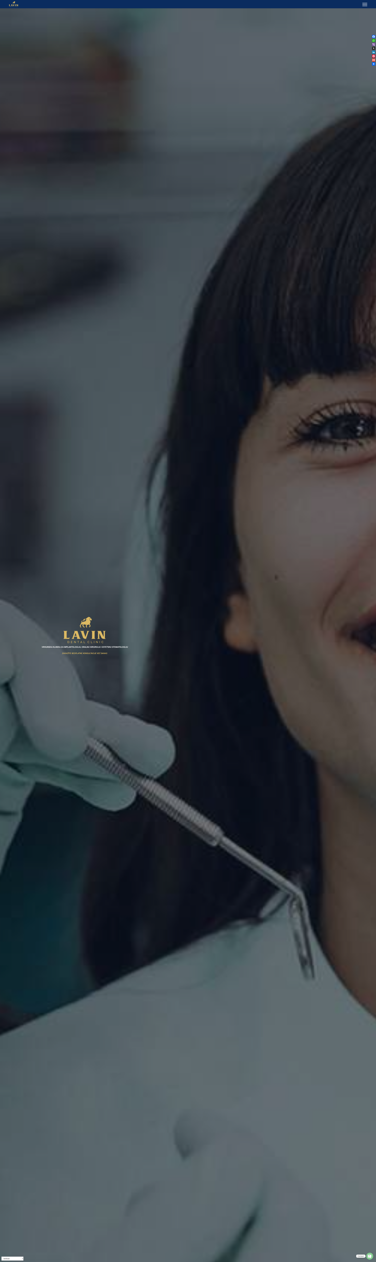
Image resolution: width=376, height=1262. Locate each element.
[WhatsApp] (374, 40)
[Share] (374, 64)
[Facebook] (374, 37)
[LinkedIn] (374, 52)
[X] (374, 48)
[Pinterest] (374, 56)
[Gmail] (374, 60)
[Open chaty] (369, 1256)
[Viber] (374, 44)
